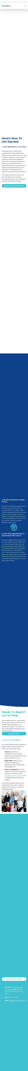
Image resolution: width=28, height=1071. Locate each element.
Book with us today (14, 979)
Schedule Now (14, 733)
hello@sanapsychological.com (14, 775)
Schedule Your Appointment (14, 186)
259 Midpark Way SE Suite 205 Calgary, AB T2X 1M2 (13, 989)
